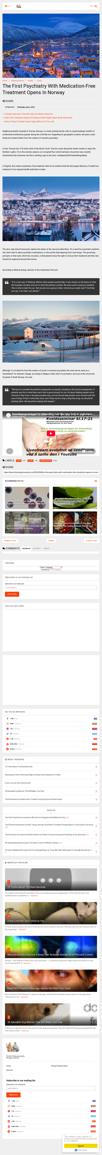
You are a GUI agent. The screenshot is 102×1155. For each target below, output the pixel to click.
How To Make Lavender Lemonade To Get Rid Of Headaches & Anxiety (26, 527)
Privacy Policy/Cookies (59, 1066)
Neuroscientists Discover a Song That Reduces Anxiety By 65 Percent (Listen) (50, 954)
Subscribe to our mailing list (14, 584)
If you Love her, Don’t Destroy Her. (26, 920)
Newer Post (10, 541)
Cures (39, 81)
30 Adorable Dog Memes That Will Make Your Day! (35, 1022)
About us (9, 1070)
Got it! (81, 1145)
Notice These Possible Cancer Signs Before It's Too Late (29, 121)
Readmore (34, 896)
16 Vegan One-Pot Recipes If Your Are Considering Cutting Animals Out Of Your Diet (74, 526)
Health (30, 81)
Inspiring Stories (17, 81)
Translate (57, 570)
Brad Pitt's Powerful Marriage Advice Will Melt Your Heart (39, 988)
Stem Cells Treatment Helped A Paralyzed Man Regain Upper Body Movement (38, 118)
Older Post (92, 541)
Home (4, 81)
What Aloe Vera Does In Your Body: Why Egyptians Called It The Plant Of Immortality (73, 501)
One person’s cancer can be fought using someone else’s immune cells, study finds (26, 502)
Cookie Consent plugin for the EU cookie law (81, 1150)
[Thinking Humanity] (18, 7)
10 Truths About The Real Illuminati (26, 887)
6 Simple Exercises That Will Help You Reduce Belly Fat (28, 114)
